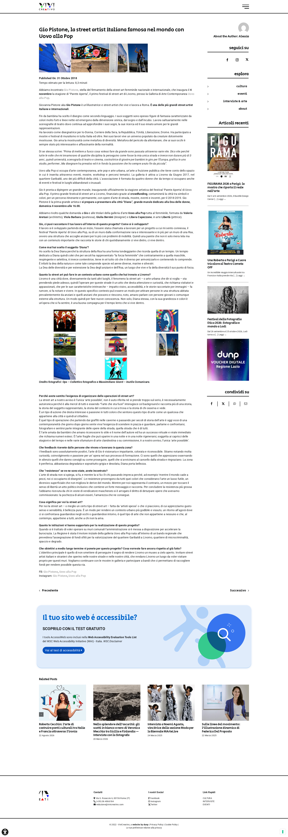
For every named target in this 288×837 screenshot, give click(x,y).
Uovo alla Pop (67, 571)
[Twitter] (245, 59)
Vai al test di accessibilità (63, 650)
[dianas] (116, 359)
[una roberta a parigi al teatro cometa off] (225, 211)
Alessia (244, 36)
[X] (223, 403)
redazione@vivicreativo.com (110, 804)
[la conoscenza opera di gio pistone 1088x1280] (167, 311)
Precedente (50, 590)
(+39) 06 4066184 (105, 801)
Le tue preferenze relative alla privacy (144, 828)
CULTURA (241, 86)
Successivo (238, 590)
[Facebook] (225, 59)
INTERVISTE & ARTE (235, 101)
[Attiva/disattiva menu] (245, 7)
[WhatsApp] (234, 403)
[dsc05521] (64, 359)
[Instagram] (235, 59)
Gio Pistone (51, 571)
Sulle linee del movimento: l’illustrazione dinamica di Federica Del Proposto (221, 728)
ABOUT (243, 109)
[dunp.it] (228, 340)
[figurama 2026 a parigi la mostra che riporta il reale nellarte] (223, 135)
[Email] (245, 403)
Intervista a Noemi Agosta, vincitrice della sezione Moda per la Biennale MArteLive (171, 728)
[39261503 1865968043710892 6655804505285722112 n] (116, 335)
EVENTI (242, 94)
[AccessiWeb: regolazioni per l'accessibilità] (5, 832)
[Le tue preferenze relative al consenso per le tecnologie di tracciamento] (283, 832)
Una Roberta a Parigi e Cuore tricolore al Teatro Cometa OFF (226, 264)
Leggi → (222, 199)
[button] (112, 641)
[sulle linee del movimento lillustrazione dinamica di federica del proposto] (225, 686)
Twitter (153, 804)
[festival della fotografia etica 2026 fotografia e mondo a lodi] (228, 288)
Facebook (155, 798)
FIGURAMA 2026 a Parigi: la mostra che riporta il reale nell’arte (226, 187)
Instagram (156, 801)
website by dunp (140, 824)
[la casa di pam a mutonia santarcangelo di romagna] (64, 335)
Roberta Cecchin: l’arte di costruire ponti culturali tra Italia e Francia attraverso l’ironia (62, 728)
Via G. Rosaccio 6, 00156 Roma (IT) (113, 798)
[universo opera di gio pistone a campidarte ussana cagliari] (116, 311)
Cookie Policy (171, 824)
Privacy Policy (156, 824)
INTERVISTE (209, 801)
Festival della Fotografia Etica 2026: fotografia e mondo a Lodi (224, 323)
